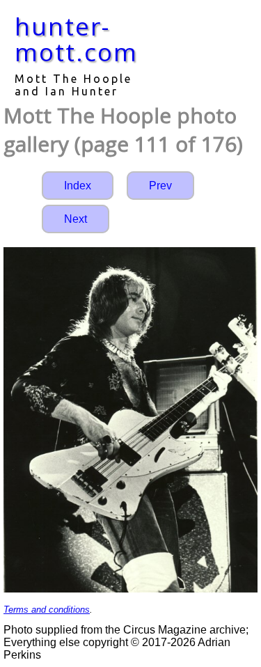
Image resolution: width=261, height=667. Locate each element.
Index (77, 185)
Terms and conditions (46, 609)
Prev (160, 185)
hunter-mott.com (76, 39)
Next (75, 219)
